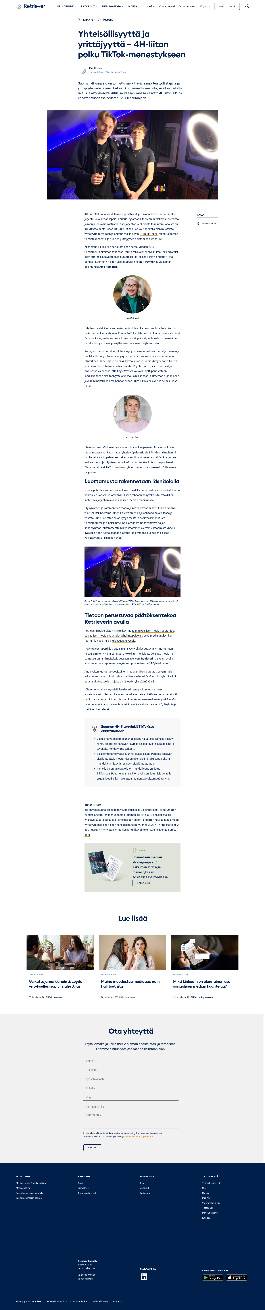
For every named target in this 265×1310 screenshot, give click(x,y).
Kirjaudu (205, 6)
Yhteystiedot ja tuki (211, 1203)
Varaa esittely (187, 6)
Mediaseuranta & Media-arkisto (31, 1183)
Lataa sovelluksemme (215, 1270)
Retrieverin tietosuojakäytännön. (140, 1136)
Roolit (81, 1183)
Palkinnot (206, 1198)
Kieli (149, 6)
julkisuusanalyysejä (123, 640)
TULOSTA (108, 20)
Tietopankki (207, 1208)
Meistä (132, 6)
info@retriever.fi (85, 1279)
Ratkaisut (88, 6)
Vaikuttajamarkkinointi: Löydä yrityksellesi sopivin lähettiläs (55, 984)
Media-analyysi (23, 1188)
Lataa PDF (89, 20)
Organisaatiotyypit (87, 1193)
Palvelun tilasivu (210, 1213)
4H (86, 214)
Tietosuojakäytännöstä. (56, 1301)
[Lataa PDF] (79, 20)
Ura (204, 1188)
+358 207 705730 (86, 1275)
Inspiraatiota (111, 6)
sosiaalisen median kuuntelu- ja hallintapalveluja (113, 635)
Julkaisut (144, 1188)
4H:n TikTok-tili (149, 233)
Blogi (142, 1183)
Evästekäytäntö (80, 1301)
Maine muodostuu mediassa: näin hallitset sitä (130, 984)
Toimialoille (83, 1188)
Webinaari (145, 1193)
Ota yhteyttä (227, 6)
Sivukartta (118, 1301)
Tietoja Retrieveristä (211, 1183)
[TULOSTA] (99, 20)
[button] (143, 883)
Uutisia (205, 1193)
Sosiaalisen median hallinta (29, 1198)
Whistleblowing (100, 1301)
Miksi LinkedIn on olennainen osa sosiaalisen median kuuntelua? (201, 984)
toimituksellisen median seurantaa (153, 630)
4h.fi (87, 834)
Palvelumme (65, 6)
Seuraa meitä (148, 1268)
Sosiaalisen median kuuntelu (29, 1193)
